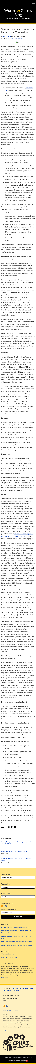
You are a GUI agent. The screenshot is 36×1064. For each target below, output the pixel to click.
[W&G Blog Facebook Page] (6, 906)
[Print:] (2, 827)
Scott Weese (7, 36)
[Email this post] (6, 827)
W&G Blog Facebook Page (9, 957)
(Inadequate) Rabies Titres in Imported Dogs (14, 851)
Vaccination (19, 38)
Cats (9, 38)
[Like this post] (12, 827)
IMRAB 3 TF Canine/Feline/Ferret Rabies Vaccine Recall (16, 859)
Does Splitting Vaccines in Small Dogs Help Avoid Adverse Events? (16, 842)
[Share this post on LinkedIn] (15, 827)
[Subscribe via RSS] (2, 906)
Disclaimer (15, 1010)
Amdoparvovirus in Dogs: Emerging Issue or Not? (15, 927)
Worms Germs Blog (18, 12)
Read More (6, 1031)
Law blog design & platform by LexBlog (17, 1060)
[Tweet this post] (9, 827)
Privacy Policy (7, 1010)
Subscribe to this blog (9, 909)
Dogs (12, 38)
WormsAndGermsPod (7, 954)
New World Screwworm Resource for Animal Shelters (16, 941)
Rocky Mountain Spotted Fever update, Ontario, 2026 (16, 945)
